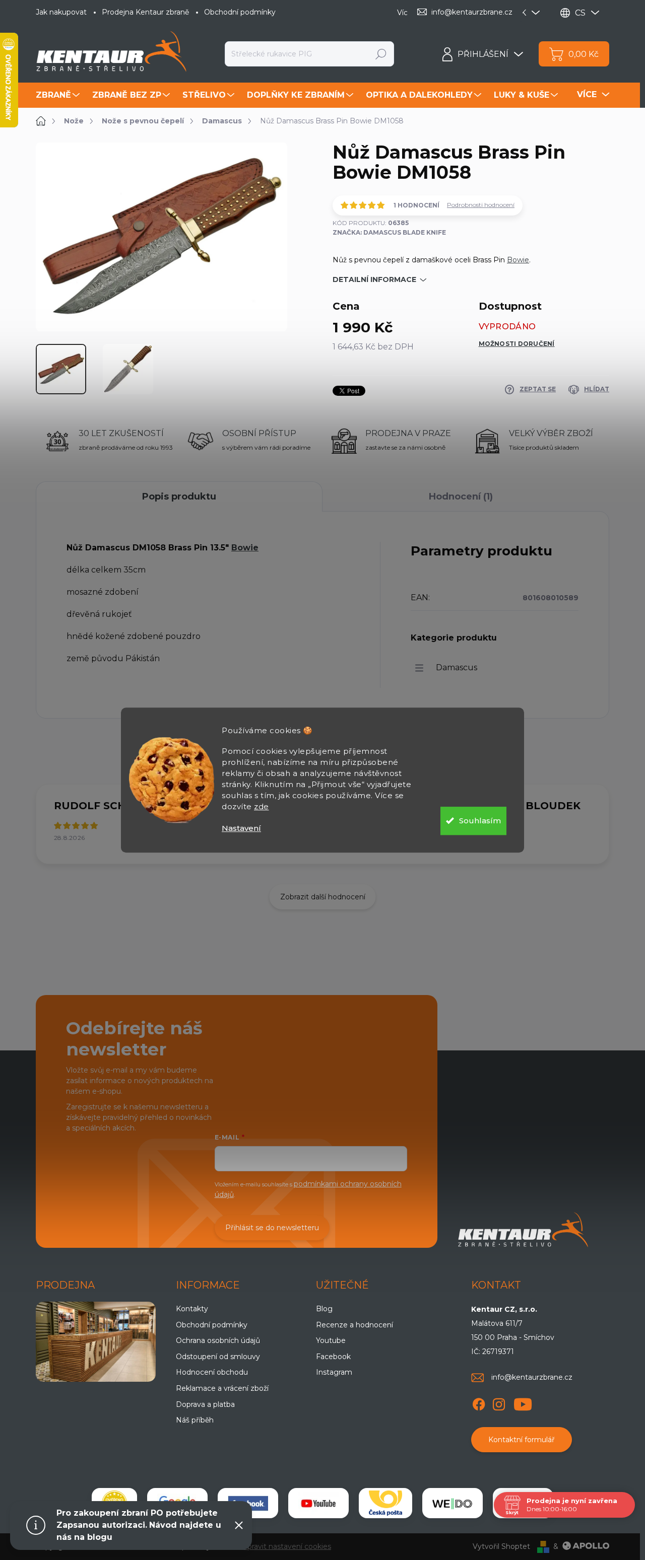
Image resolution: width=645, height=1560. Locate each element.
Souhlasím (480, 820)
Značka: (389, 232)
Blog (324, 1308)
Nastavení (241, 828)
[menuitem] (59, 95)
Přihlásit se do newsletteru (272, 1227)
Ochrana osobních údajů (218, 1340)
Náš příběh (195, 1420)
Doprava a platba (205, 1404)
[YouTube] (522, 1402)
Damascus (456, 667)
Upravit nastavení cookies (286, 1546)
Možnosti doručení (517, 343)
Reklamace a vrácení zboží (222, 1388)
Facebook (333, 1356)
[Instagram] (498, 1402)
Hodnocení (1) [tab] (461, 496)
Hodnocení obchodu (212, 1372)
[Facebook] (478, 1402)
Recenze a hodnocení (354, 1324)
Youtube (331, 1340)
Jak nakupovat (61, 12)
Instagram (334, 1372)
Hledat (381, 53)
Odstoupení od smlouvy (218, 1356)
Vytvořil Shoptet (501, 1546)
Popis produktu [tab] (179, 496)
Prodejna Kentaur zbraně (145, 12)
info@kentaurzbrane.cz (531, 1377)
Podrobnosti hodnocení (480, 204)
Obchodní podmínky (240, 12)
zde (261, 806)
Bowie (518, 259)
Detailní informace (374, 279)
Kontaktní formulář (521, 1439)
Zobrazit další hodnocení (322, 896)
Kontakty (192, 1308)
